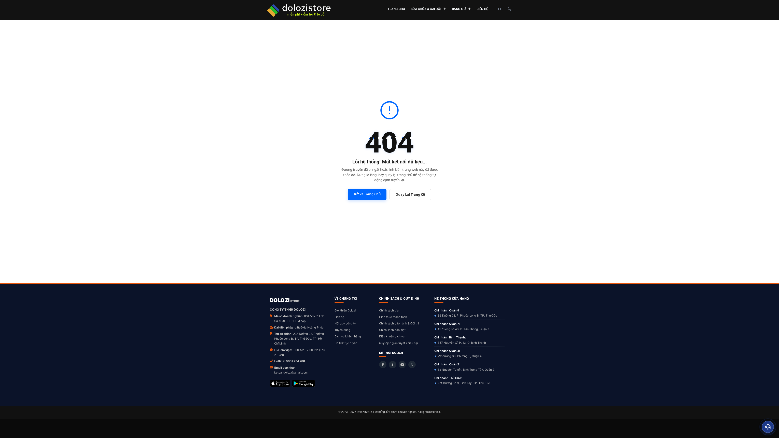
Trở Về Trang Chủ (367, 194)
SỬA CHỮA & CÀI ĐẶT (426, 9)
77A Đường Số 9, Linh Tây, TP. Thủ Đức (464, 383)
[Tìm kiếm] (500, 9)
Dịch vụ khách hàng (348, 336)
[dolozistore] (299, 10)
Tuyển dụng (342, 330)
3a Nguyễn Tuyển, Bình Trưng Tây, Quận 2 (466, 369)
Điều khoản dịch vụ (392, 336)
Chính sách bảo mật (392, 330)
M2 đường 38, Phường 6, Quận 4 (460, 356)
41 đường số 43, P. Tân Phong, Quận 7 (463, 329)
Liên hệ (339, 317)
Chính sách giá (389, 310)
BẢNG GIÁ (459, 9)
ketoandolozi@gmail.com (291, 372)
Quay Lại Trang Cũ (410, 194)
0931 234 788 (295, 361)
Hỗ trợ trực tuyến (346, 343)
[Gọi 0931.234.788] (509, 9)
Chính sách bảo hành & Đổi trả (399, 323)
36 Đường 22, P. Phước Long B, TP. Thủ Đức (467, 315)
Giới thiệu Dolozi (345, 310)
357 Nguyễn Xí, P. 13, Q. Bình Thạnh (462, 342)
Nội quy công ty (345, 323)
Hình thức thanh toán (393, 317)
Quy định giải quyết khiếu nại (398, 343)
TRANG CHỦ (396, 9)
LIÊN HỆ (482, 9)
